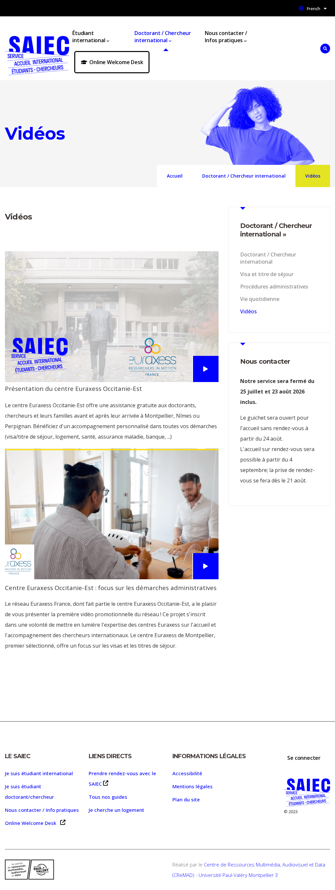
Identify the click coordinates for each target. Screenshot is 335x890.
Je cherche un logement (116, 810)
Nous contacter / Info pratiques (42, 810)
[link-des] (205, 369)
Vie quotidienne (259, 299)
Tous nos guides (108, 797)
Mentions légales (192, 786)
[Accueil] (37, 48)
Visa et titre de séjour (266, 274)
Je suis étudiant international (39, 773)
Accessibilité (187, 773)
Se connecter (304, 757)
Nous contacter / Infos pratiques (226, 36)
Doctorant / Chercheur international (162, 36)
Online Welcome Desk (115, 62)
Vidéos (248, 311)
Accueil (175, 176)
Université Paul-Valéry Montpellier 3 (238, 875)
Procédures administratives (274, 286)
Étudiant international (88, 36)
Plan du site (186, 799)
